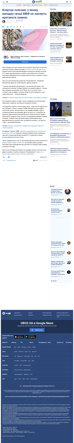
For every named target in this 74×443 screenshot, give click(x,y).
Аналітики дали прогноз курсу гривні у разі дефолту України (27, 97)
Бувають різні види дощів (56, 63)
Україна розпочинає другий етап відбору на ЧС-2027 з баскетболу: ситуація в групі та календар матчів (57, 46)
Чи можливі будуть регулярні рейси (58, 154)
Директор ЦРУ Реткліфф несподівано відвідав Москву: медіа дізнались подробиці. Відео (60, 120)
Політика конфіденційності (63, 312)
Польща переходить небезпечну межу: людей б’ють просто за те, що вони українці (58, 243)
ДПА (32, 356)
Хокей (26, 351)
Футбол (15, 351)
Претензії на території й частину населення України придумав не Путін (57, 201)
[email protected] (19, 432)
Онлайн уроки (27, 356)
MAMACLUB (26, 374)
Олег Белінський (54, 195)
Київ (15, 347)
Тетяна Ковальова (10, 20)
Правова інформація (47, 312)
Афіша (15, 378)
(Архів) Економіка (19, 20)
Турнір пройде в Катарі (55, 51)
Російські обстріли (53, 5)
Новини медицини (18, 374)
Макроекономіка (27, 369)
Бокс (30, 351)
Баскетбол (21, 351)
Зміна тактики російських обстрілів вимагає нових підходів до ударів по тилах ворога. (58, 253)
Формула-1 (34, 351)
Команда (30, 312)
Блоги (49, 342)
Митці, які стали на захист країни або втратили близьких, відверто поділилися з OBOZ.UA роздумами (60, 36)
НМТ (39, 356)
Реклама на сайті (18, 315)
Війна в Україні (26, 5)
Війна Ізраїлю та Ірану (37, 5)
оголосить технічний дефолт (34, 69)
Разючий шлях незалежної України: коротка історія (56, 210)
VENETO (45, 5)
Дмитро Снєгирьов (55, 257)
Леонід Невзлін (54, 266)
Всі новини (69, 342)
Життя (31, 342)
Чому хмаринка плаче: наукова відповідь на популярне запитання (57, 59)
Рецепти (16, 365)
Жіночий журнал (34, 378)
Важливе (53, 9)
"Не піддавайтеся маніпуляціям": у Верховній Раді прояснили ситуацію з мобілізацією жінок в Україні (60, 135)
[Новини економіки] (35, 160)
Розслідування (43, 342)
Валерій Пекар (54, 204)
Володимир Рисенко (55, 247)
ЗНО (35, 356)
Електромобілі (24, 360)
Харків (18, 347)
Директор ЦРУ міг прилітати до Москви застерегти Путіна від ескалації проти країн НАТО (60, 126)
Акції (29, 360)
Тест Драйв (16, 360)
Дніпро (29, 347)
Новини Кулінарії (26, 365)
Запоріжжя (24, 347)
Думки (52, 186)
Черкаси (34, 347)
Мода (27, 378)
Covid (31, 374)
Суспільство (60, 342)
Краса (24, 378)
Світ (21, 342)
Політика (13, 342)
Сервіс (33, 360)
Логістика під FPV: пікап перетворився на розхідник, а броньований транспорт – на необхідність (58, 272)
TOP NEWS (53, 99)
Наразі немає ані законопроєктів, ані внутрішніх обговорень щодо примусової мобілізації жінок (59, 141)
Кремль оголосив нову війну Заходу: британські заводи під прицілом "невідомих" (58, 263)
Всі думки (53, 281)
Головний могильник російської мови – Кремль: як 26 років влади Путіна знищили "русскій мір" (57, 191)
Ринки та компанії (18, 369)
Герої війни (18, 5)
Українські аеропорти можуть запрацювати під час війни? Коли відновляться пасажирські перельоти (60, 150)
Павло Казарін (54, 214)
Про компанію (17, 312)
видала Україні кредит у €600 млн (13, 142)
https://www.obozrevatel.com (50, 404)
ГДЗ (15, 356)
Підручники (19, 356)
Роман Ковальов (54, 276)
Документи (30, 315)
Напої (20, 365)
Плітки (19, 378)
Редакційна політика (11, 160)
